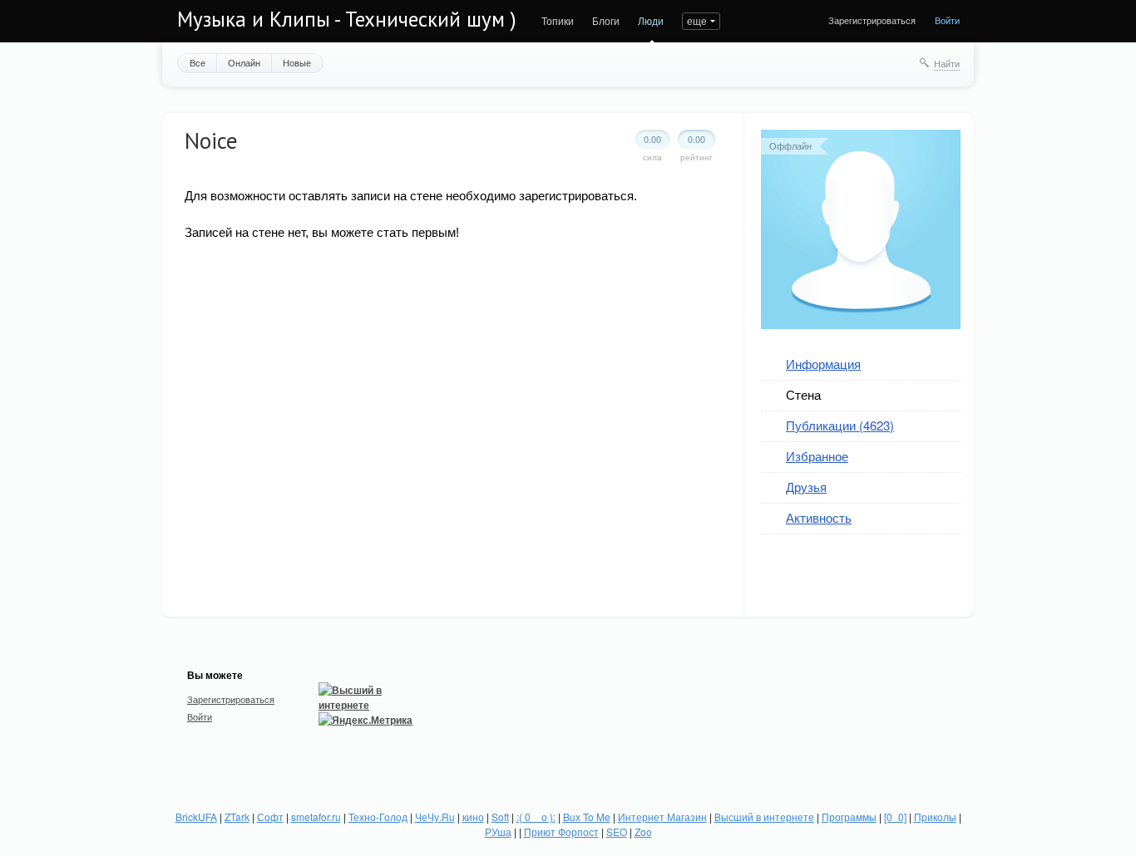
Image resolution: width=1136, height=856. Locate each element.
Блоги (606, 20)
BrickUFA (196, 816)
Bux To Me (586, 816)
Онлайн (244, 62)
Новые (297, 62)
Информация (823, 363)
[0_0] (895, 816)
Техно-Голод (377, 816)
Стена (803, 394)
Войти (947, 20)
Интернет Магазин (662, 816)
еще (697, 20)
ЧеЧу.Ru (435, 816)
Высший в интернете (764, 816)
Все (197, 62)
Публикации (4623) (840, 425)
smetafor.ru (316, 816)
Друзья (806, 486)
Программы (849, 816)
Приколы (935, 816)
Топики (557, 20)
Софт (270, 816)
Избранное (817, 456)
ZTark (237, 816)
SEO (616, 831)
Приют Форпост (561, 831)
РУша (498, 831)
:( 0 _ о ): (536, 816)
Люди (651, 20)
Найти (947, 63)
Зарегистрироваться (872, 20)
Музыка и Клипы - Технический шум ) (346, 19)
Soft (500, 816)
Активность (819, 517)
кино (473, 816)
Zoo (643, 831)
